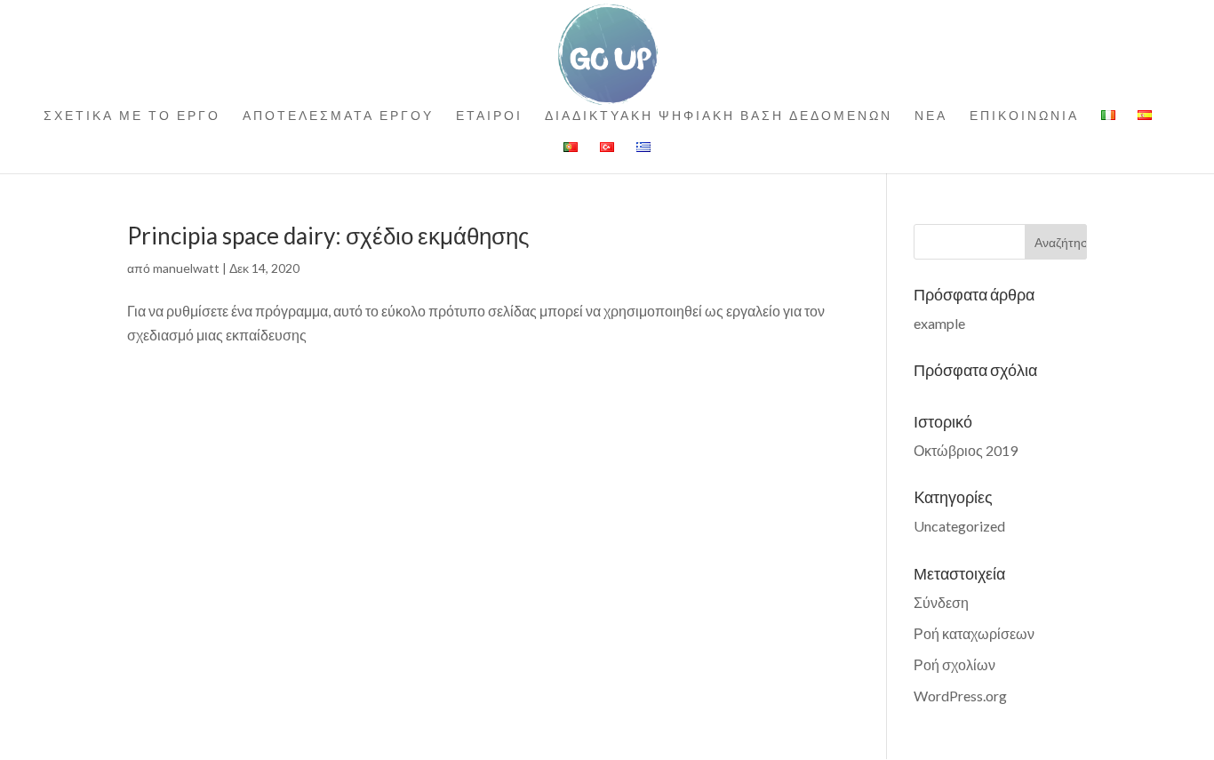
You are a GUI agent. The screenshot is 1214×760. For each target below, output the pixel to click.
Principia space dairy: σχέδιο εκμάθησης (328, 235)
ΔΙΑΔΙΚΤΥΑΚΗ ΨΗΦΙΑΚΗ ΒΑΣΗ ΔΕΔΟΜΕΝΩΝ (718, 116)
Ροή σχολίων (954, 664)
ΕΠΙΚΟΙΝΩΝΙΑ (1024, 116)
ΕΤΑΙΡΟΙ (489, 116)
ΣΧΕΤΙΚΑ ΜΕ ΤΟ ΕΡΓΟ (132, 116)
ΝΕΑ (930, 116)
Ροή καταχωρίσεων (974, 633)
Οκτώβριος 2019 (966, 450)
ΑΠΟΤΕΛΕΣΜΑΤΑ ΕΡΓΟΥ (338, 116)
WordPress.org (960, 695)
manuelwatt (186, 268)
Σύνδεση (941, 602)
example (939, 323)
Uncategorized (959, 525)
